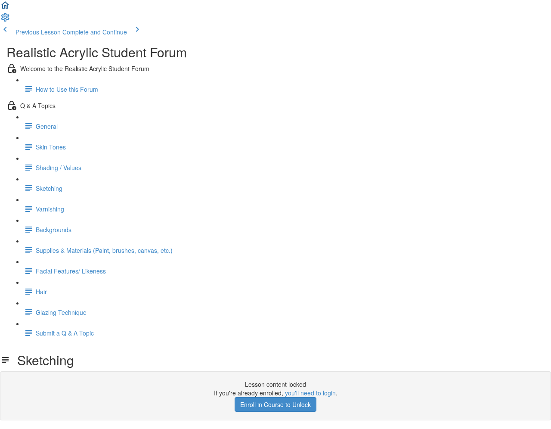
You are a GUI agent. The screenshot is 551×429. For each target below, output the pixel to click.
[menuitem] (5, 20)
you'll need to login (310, 393)
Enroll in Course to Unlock (275, 404)
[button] (5, 7)
